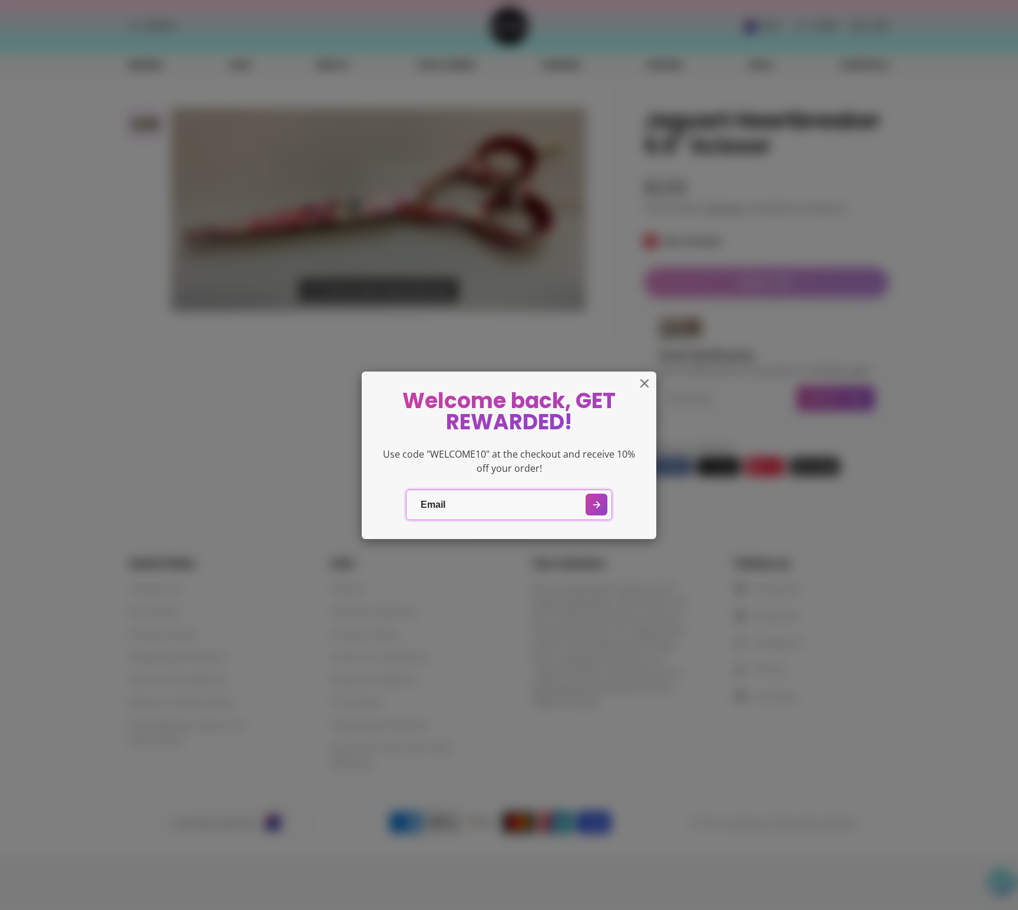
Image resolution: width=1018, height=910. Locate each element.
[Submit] (596, 504)
